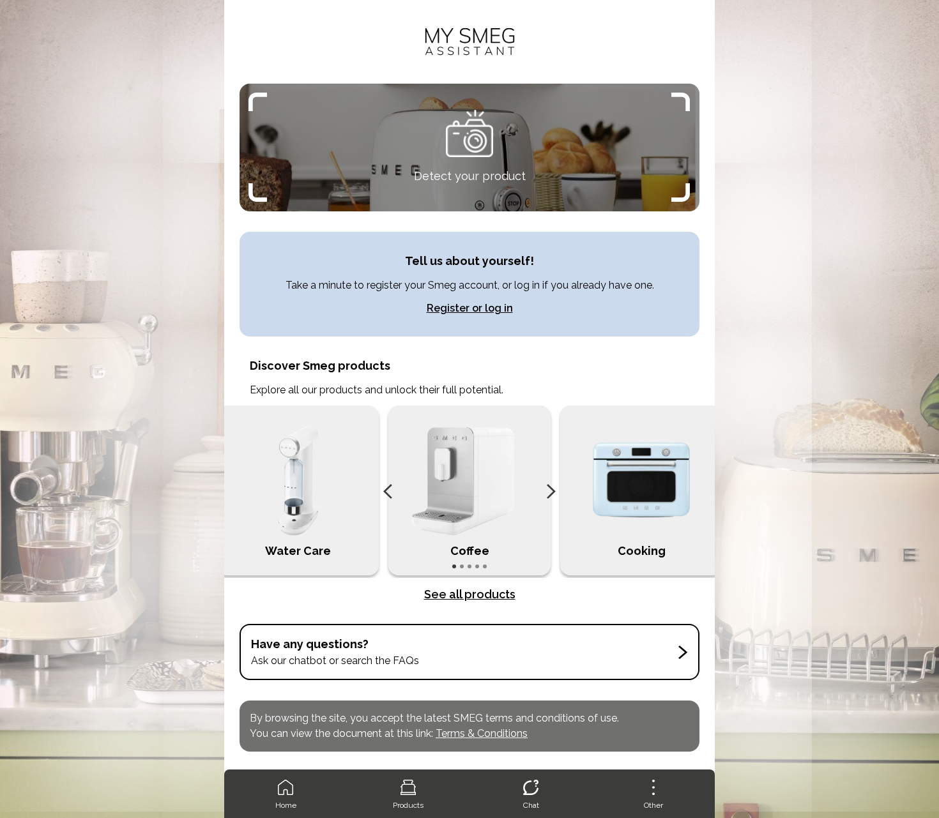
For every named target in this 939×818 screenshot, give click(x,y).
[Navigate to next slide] (551, 491)
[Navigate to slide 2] (462, 566)
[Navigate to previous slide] (387, 491)
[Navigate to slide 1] (454, 566)
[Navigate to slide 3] (469, 566)
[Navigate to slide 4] (477, 566)
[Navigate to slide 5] (485, 566)
